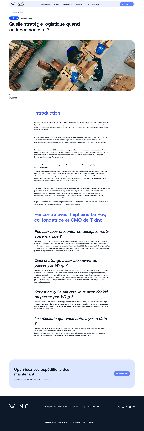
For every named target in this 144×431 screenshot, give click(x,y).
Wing (53, 173)
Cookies (91, 422)
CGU (97, 422)
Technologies (46, 4)
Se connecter (127, 4)
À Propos (48, 407)
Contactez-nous (60, 407)
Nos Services (74, 407)
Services (57, 4)
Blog (83, 407)
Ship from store (97, 4)
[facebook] (119, 407)
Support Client (93, 407)
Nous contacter (122, 374)
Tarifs (87, 4)
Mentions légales (75, 422)
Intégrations (67, 4)
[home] (21, 4)
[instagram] (123, 407)
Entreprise (78, 4)
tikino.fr (70, 246)
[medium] (133, 407)
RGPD (85, 422)
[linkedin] (130, 407)
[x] (126, 407)
